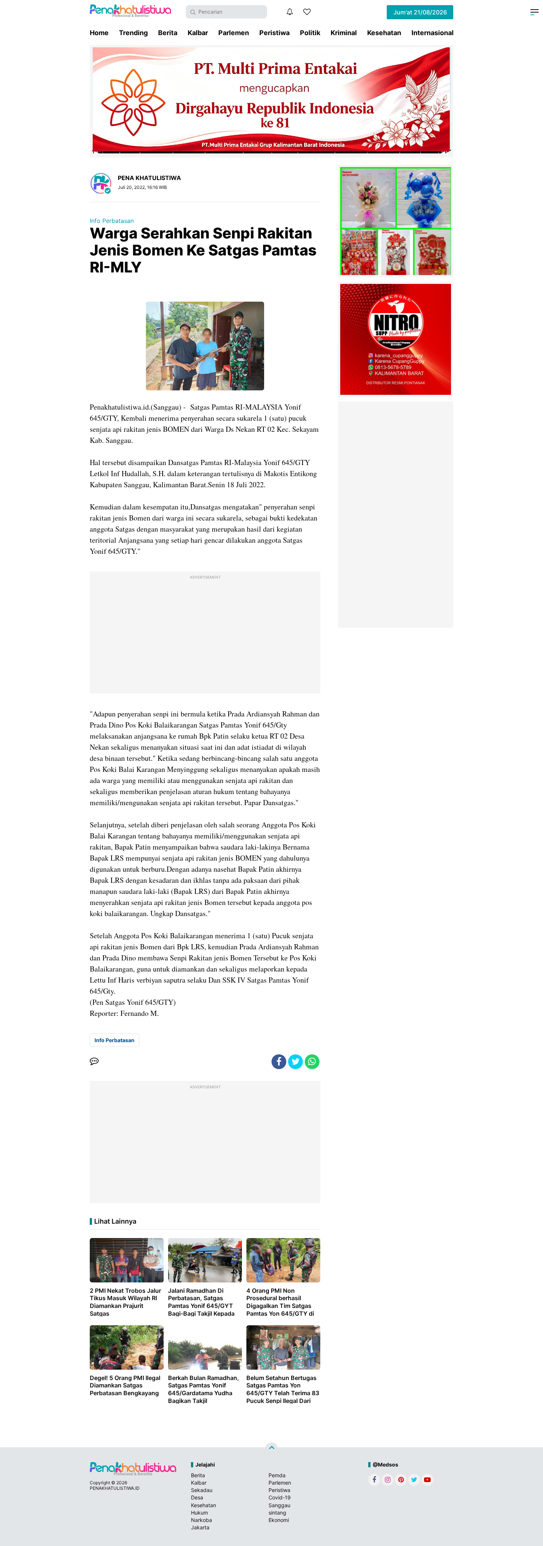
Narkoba (201, 1520)
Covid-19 (280, 1497)
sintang (277, 1512)
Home (99, 33)
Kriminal (344, 33)
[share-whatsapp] (312, 1061)
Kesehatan (384, 33)
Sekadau (201, 1490)
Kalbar (198, 33)
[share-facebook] (279, 1061)
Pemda (277, 1475)
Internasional (432, 33)
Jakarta (200, 1527)
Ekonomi (279, 1520)
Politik (310, 33)
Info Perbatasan (112, 220)
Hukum (199, 1512)
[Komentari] (94, 1061)
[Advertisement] (205, 634)
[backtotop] (271, 1448)
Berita (167, 33)
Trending (133, 33)
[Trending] (307, 11)
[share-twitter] (295, 1061)
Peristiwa (274, 33)
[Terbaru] (289, 11)
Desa (197, 1497)
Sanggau (279, 1505)
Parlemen (233, 33)
